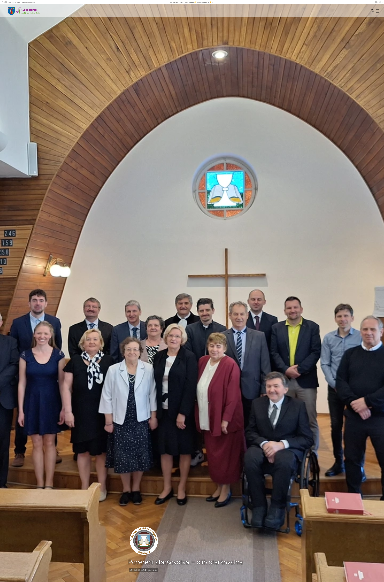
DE (381, 2)
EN (378, 2)
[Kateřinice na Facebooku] (2, 2)
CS (375, 2)
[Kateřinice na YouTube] (5, 2)
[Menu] (377, 11)
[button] (192, 571)
